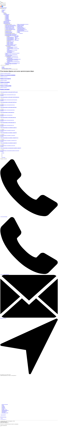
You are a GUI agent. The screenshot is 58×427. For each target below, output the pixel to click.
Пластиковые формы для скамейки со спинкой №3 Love (8, 140)
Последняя (3, 157)
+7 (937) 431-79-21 (3, 5)
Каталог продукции (5, 404)
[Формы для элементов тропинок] (5, 73)
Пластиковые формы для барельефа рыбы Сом (7, 125)
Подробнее (2, 95)
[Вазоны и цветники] (3, 87)
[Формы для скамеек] (3, 80)
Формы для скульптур (5, 78)
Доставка (3, 406)
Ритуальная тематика (5, 412)
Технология (3, 408)
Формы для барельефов (5, 85)
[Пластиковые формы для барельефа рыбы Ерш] (8, 117)
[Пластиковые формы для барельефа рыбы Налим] (8, 107)
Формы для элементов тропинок (7, 75)
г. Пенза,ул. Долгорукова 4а (3, 2)
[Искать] (0, 65)
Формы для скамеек (5, 82)
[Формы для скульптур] (3, 76)
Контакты (3, 407)
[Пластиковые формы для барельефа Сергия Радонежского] (9, 97)
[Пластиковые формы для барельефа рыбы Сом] (8, 122)
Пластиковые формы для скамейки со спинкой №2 (7, 135)
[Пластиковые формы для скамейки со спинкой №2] (8, 132)
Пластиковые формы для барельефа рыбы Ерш (7, 120)
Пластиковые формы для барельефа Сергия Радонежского (8, 99)
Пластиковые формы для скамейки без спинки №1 (7, 130)
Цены (3, 405)
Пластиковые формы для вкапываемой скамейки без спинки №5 (9, 150)
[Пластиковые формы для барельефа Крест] (7, 112)
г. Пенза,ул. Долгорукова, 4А (3, 419)
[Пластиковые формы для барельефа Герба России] (8, 102)
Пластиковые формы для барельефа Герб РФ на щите (8, 94)
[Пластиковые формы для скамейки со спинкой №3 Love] (9, 137)
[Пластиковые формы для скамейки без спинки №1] (8, 127)
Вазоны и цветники (4, 89)
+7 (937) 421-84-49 (3, 4)
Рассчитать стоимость (3, 7)
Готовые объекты (4, 409)
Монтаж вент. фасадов (5, 410)
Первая (3, 152)
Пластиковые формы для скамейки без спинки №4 (7, 145)
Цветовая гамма (4, 411)
